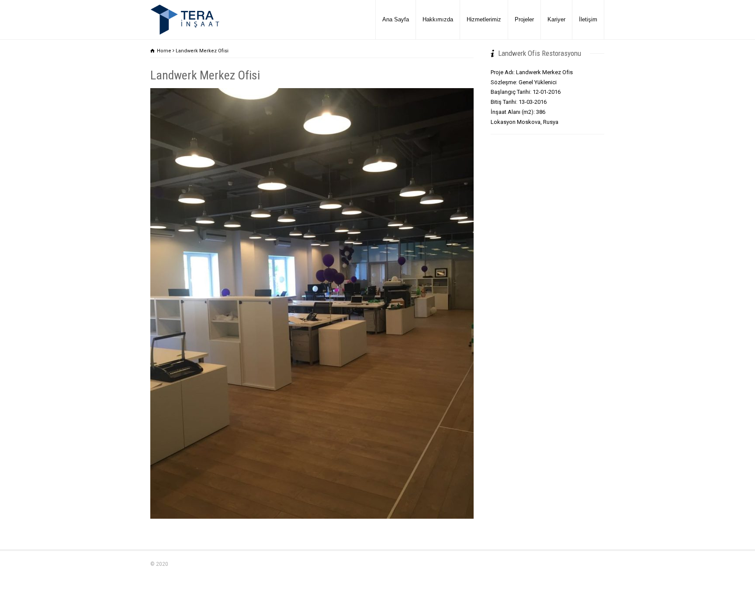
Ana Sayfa (395, 19)
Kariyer (556, 19)
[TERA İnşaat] (184, 19)
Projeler (524, 19)
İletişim (588, 19)
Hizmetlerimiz (484, 19)
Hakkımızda (438, 19)
